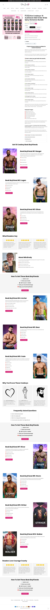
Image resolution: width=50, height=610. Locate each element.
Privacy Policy (36, 600)
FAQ (24, 600)
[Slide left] (3, 37)
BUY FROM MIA (23, 167)
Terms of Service (25, 601)
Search (22, 600)
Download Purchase (17, 600)
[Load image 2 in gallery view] (10, 37)
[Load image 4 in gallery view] (19, 37)
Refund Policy (31, 600)
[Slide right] (22, 37)
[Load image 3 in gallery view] (15, 37)
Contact (27, 600)
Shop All (12, 600)
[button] (3, 5)
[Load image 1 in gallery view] (6, 37)
